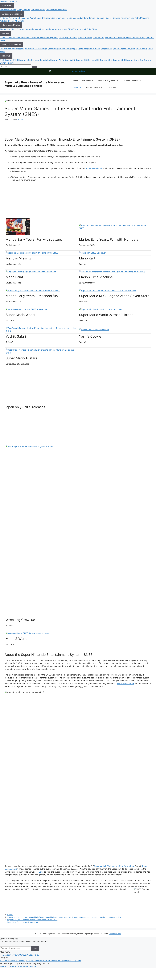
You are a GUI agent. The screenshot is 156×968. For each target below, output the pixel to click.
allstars (10, 917)
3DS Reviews (90, 60)
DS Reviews (101, 60)
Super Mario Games (37, 917)
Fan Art (34, 10)
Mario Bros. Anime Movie (22, 29)
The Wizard (5, 29)
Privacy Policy (32, 955)
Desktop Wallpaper (68, 49)
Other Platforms (137, 37)
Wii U (2, 40)
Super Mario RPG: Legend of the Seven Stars (114, 866)
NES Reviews (6, 60)
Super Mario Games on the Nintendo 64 (22, 922)
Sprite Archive (140, 49)
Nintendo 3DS (111, 37)
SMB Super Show (59, 29)
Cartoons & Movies (11, 25)
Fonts (80, 49)
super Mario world (66, 917)
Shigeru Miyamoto (16, 21)
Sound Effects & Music (123, 49)
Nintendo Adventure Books (12, 18)
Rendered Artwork (91, 49)
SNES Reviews (19, 60)
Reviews (6, 56)
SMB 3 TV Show (89, 29)
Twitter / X (4, 966)
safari (22, 917)
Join (35, 948)
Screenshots (106, 49)
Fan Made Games (8, 10)
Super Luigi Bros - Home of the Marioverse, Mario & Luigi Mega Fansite (35, 84)
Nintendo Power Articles (123, 18)
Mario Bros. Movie (42, 29)
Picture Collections (15, 49)
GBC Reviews (127, 60)
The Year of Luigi (33, 18)
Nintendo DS (124, 37)
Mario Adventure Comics (84, 18)
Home (75, 80)
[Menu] (34, 67)
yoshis (118, 917)
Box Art (3, 49)
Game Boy (37, 37)
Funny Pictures (23, 10)
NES (90, 37)
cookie (16, 917)
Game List (27, 37)
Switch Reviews (7, 63)
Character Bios (48, 18)
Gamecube (83, 37)
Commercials (54, 49)
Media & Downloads (11, 45)
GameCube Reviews (48, 60)
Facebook (14, 966)
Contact (22, 955)
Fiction (49, 10)
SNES (148, 37)
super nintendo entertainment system (100, 917)
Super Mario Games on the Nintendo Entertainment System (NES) (32, 920)
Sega (41, 872)
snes (26, 917)
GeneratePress (115, 934)
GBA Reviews (114, 60)
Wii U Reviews (76, 60)
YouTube (32, 966)
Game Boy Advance (68, 37)
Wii (152, 37)
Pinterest (24, 966)
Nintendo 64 (98, 37)
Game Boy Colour (50, 37)
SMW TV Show (75, 29)
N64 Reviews (33, 60)
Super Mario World (125, 683)
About (8, 955)
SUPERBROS (8, 1)
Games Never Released (11, 37)
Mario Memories (59, 10)
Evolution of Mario (64, 18)
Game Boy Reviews (142, 60)
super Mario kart (51, 917)
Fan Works (7, 5)
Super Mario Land (94, 168)
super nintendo (79, 917)
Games (5, 33)
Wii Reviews (64, 60)
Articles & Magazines (12, 14)
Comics (41, 10)
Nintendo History (103, 18)
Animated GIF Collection (36, 49)
